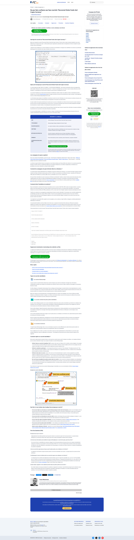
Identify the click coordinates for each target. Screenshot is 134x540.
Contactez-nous (89, 523)
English (87, 33)
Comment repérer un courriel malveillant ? (40, 271)
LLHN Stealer (88, 61)
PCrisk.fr (32, 7)
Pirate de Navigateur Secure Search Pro (93, 77)
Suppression (53, 23)
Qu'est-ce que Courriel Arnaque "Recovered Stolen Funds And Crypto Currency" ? (47, 267)
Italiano (87, 36)
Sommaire (47, 23)
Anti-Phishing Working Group (68, 426)
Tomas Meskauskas (36, 19)
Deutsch (87, 37)
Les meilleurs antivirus (78, 525)
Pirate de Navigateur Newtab (91, 72)
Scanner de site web (98, 523)
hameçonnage (43, 94)
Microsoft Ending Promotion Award (51, 159)
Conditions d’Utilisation (73, 260)
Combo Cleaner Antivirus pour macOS (53, 205)
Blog (72, 2)
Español (87, 35)
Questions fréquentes (69, 23)
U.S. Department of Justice (61, 427)
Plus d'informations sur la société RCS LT (67, 503)
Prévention (61, 23)
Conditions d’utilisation (63, 537)
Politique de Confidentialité (61, 260)
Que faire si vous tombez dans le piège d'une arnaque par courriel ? (45, 273)
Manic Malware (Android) (90, 63)
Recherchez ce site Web (99, 525)
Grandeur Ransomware (90, 52)
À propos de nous (94, 23)
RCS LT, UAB (32, 521)
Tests (68, 2)
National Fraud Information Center (48, 427)
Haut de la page (79, 492)
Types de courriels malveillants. (38, 269)
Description (40, 23)
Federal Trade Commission (71, 419)
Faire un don (67, 508)
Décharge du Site (55, 537)
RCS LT (39, 35)
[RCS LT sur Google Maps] (31, 531)
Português (88, 39)
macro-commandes (50, 179)
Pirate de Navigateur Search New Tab (93, 83)
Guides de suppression (61, 2)
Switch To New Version (63, 159)
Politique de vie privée (47, 537)
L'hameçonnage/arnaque (36, 14)
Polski (87, 42)
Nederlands (88, 40)
